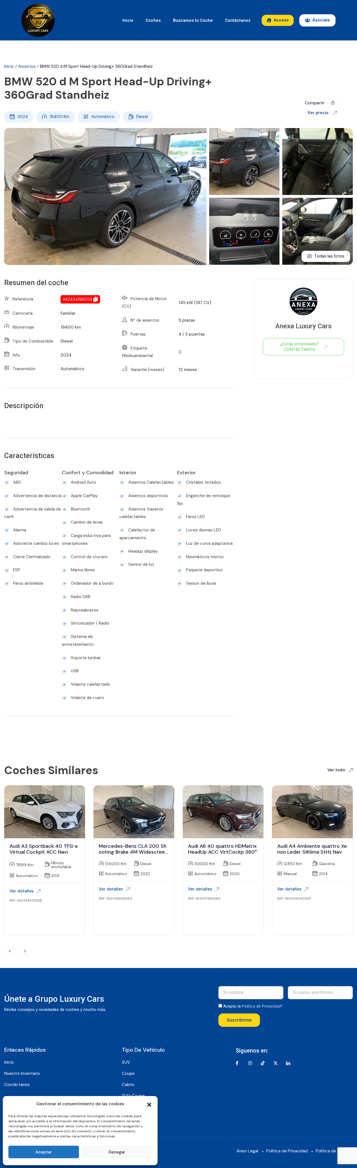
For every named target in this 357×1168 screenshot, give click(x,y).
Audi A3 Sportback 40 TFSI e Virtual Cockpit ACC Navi (43, 849)
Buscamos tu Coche (193, 20)
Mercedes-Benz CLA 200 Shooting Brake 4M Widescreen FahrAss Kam (133, 852)
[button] (149, 1104)
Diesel (142, 116)
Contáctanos (237, 20)
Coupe (128, 1073)
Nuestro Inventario (22, 1073)
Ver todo (336, 770)
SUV (126, 1062)
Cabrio (128, 1084)
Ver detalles (21, 891)
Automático (102, 116)
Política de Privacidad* (262, 1006)
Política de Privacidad (287, 1151)
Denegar (116, 1152)
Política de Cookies (334, 1151)
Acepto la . (253, 1006)
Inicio (127, 20)
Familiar (68, 313)
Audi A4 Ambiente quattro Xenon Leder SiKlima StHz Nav (312, 849)
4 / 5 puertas (191, 334)
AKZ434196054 (77, 299)
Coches (153, 20)
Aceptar (43, 1152)
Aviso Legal (247, 1151)
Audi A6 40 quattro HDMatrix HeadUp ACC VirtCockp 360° (222, 849)
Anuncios (27, 66)
